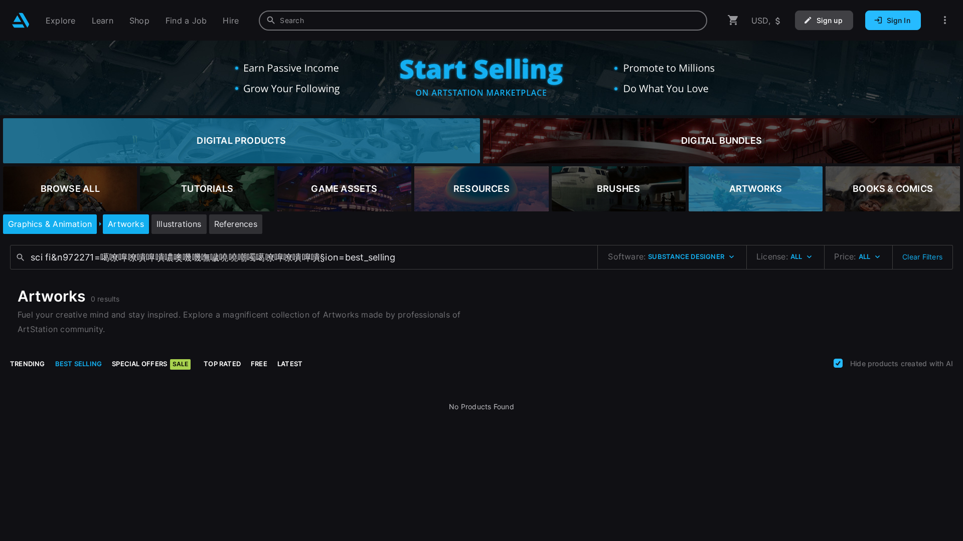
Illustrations (179, 224)
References (235, 224)
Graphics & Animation (50, 224)
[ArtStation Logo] (21, 20)
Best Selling (78, 364)
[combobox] (483, 21)
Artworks (126, 224)
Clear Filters (922, 256)
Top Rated (222, 364)
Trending (27, 364)
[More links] (945, 20)
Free (259, 364)
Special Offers (150, 364)
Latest (289, 364)
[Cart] (733, 20)
